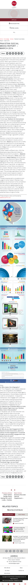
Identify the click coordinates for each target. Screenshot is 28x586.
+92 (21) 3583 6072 (13, 561)
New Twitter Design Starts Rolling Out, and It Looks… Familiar (6, 497)
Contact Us (21, 570)
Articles (14, 19)
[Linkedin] (13, 53)
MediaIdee (10, 580)
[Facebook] (7, 53)
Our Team (7, 570)
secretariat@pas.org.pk (14, 563)
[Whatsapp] (16, 53)
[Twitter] (10, 53)
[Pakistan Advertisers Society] (13, 8)
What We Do (7, 573)
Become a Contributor (15, 510)
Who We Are (7, 567)
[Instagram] (18, 53)
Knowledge (6, 39)
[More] (21, 53)
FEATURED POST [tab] (8, 514)
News (21, 567)
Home (1, 39)
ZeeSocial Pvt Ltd (5, 197)
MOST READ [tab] (21, 514)
